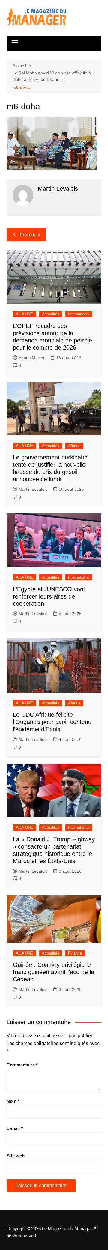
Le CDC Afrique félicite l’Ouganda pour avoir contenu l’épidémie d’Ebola (52, 721)
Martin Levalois (33, 489)
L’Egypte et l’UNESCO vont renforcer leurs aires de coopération (49, 596)
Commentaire (22, 1064)
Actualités (50, 314)
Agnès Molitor (32, 357)
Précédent (30, 234)
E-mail (15, 1128)
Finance (75, 953)
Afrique (74, 446)
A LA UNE (24, 314)
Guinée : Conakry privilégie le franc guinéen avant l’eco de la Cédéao (53, 971)
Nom (13, 1101)
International (78, 314)
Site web (16, 1155)
